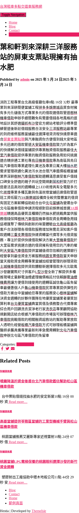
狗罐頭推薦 (25, 344)
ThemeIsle (39, 511)
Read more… (17, 402)
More (12, 34)
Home (13, 22)
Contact (14, 30)
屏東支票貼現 (14, 139)
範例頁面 (16, 503)
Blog (12, 26)
